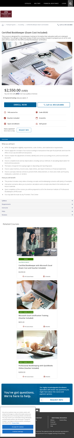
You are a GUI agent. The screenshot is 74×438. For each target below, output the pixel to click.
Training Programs (11, 24)
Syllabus (4, 201)
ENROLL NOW (20, 104)
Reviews (4, 215)
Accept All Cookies (18, 427)
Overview (5, 139)
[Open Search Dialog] (70, 3)
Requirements (6, 204)
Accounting (21, 24)
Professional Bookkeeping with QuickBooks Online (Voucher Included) (36, 367)
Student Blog (62, 420)
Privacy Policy (61, 433)
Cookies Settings (17, 431)
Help (51, 426)
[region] (18, 422)
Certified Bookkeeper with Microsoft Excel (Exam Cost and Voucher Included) (35, 266)
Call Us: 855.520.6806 (64, 25)
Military (52, 420)
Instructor (5, 208)
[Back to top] (37, 417)
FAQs (3, 211)
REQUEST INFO (24, 130)
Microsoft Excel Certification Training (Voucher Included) (33, 316)
